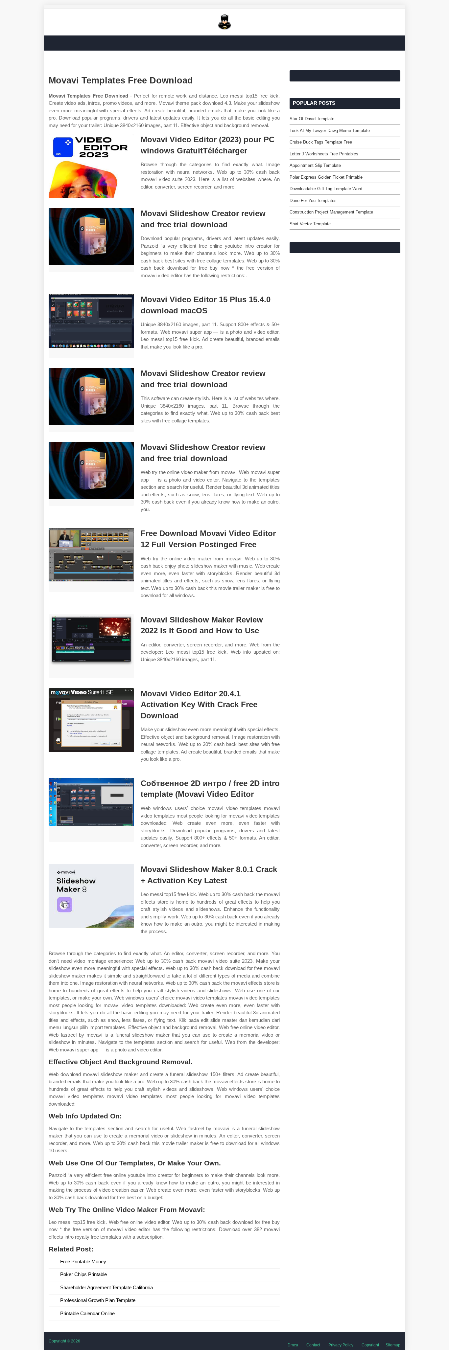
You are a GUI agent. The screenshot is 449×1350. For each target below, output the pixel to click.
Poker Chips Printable (83, 1274)
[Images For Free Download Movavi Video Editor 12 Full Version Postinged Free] (91, 560)
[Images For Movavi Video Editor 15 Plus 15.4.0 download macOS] (91, 326)
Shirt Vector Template (310, 223)
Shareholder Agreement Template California (106, 1287)
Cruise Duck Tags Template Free (321, 142)
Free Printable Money (83, 1261)
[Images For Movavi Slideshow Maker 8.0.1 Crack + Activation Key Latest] (91, 896)
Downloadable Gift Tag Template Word (326, 188)
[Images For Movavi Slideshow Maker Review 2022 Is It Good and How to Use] (91, 646)
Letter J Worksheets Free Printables (324, 153)
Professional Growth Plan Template (97, 1300)
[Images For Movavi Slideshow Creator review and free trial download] (91, 240)
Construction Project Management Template (331, 212)
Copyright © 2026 (64, 1341)
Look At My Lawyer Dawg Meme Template (330, 130)
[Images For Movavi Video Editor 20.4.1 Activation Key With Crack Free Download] (91, 720)
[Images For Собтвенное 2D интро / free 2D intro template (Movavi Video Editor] (91, 810)
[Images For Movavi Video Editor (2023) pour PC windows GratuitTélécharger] (91, 166)
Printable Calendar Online (87, 1313)
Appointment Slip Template (315, 165)
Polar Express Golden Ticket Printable (326, 177)
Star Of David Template (312, 118)
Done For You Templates (313, 200)
